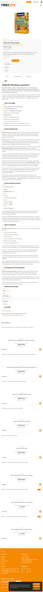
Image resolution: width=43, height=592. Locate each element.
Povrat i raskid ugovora (27, 561)
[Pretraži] (14, 2)
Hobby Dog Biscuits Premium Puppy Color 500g (21, 475)
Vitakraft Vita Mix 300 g (21, 448)
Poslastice (11, 40)
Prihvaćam (36, 584)
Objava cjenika (4, 573)
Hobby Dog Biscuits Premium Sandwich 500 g (21, 529)
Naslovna (4, 40)
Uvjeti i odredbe (25, 556)
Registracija (35, 2)
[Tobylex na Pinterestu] (30, 571)
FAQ (2, 562)
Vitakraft (6, 70)
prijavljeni (9, 315)
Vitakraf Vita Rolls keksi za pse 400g (21, 421)
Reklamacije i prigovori (27, 562)
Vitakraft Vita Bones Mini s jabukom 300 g (21, 394)
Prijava (28, 2)
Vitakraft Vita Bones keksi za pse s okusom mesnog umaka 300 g (21, 367)
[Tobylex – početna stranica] (21, 551)
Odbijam (36, 586)
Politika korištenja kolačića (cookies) (30, 559)
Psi (8, 40)
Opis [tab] (7, 76)
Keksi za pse (17, 40)
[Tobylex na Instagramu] (28, 571)
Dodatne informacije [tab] (17, 76)
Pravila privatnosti (26, 558)
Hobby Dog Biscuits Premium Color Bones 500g (21, 502)
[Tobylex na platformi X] (25, 571)
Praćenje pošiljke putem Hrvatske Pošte (10, 569)
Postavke (36, 588)
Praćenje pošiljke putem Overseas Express (10, 571)
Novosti (2, 564)
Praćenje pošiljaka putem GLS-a (8, 570)
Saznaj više (4, 349)
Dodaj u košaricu (15, 60)
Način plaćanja (4, 561)
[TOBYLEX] (8, 5)
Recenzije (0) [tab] (29, 76)
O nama (3, 556)
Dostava (3, 559)
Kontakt (3, 558)
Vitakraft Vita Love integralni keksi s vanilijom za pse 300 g (21, 340)
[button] (41, 5)
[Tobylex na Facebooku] (23, 571)
